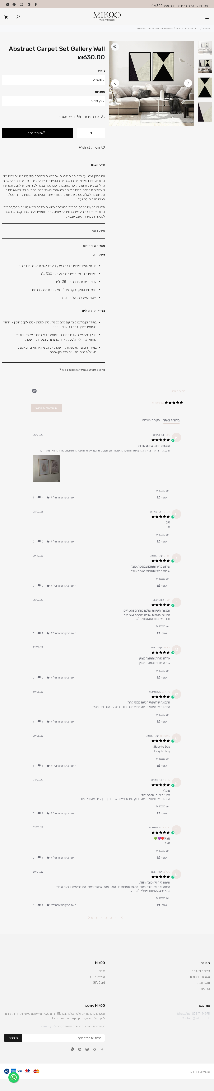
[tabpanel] (107, 673)
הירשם (13, 1038)
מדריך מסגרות (67, 117)
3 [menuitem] (106, 918)
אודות (101, 971)
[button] (163, 497)
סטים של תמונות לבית (187, 28)
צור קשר (205, 988)
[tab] (171, 421)
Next (188, 83)
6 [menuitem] (92, 918)
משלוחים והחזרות (200, 977)
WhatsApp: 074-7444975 (193, 1014)
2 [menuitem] (111, 918)
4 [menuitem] (101, 918)
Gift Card (99, 983)
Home (206, 28)
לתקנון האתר (47, 1026)
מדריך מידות (92, 117)
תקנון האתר (203, 983)
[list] (101, 470)
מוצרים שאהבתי (96, 977)
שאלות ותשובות (201, 971)
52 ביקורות (158, 402)
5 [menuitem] (97, 918)
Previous (115, 83)
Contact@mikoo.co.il (195, 1018)
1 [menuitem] (116, 918)
